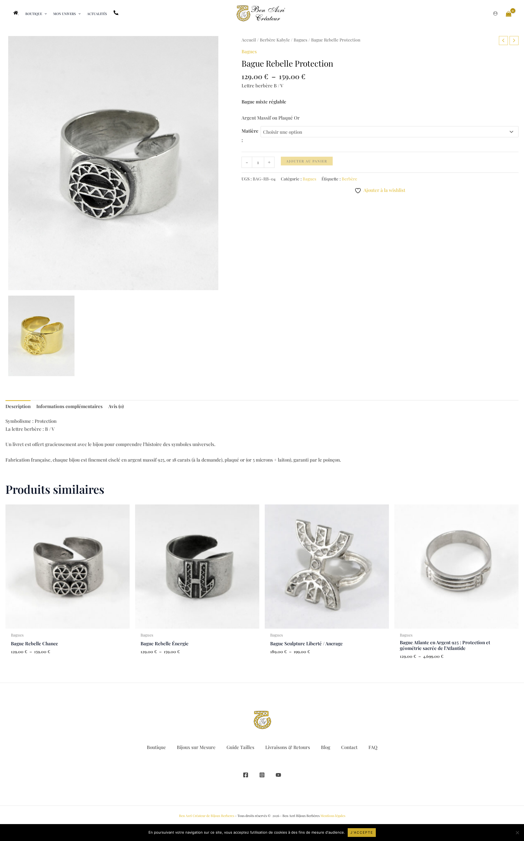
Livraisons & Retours (287, 747)
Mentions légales (332, 815)
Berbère (349, 179)
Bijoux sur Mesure (196, 747)
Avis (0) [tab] (116, 406)
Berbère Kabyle (275, 40)
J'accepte (361, 832)
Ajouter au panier (306, 161)
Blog (325, 747)
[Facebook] (245, 775)
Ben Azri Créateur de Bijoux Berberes (206, 815)
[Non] (517, 832)
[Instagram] (262, 775)
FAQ (372, 747)
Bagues (300, 40)
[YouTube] (278, 775)
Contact (349, 747)
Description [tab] (18, 406)
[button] (44, 14)
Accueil (249, 40)
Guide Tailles (240, 747)
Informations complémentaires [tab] (69, 406)
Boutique (156, 747)
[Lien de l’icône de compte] (495, 13)
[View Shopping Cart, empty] (508, 13)
